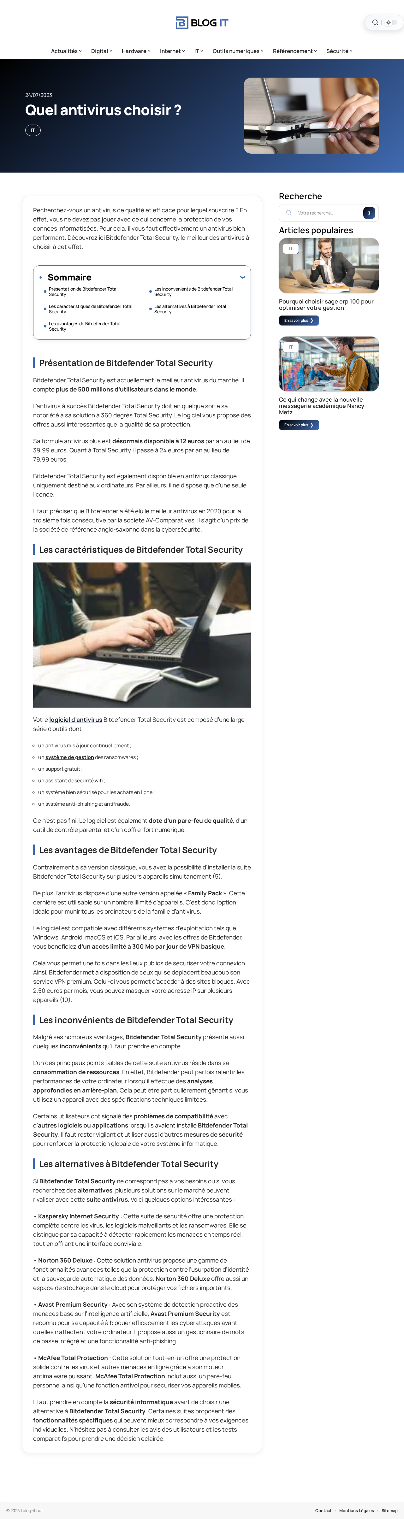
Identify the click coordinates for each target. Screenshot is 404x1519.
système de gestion (69, 757)
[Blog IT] (202, 22)
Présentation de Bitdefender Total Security (83, 291)
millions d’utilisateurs (122, 389)
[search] (375, 22)
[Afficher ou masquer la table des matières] (168, 277)
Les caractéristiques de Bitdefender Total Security (90, 309)
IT (33, 130)
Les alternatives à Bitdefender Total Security (190, 309)
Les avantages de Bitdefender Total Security (84, 326)
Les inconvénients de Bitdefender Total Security (193, 291)
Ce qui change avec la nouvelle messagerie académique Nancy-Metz (323, 406)
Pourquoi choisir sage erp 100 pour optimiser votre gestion (326, 304)
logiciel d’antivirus (75, 719)
